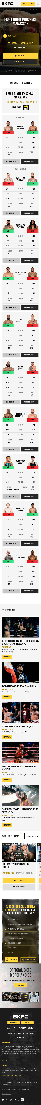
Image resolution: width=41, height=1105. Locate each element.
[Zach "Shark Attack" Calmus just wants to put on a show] (20, 795)
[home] (7, 3)
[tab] (13, 83)
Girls (15, 1028)
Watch (25, 1034)
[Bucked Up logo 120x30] (9, 71)
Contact (31, 1028)
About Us (20, 1037)
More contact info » (7, 1075)
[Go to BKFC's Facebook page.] (3, 1099)
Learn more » (5, 1058)
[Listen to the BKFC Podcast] (22, 1099)
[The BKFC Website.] (20, 1016)
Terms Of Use (16, 1089)
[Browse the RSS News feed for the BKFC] (18, 1099)
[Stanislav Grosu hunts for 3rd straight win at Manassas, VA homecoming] (20, 627)
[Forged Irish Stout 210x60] (31, 71)
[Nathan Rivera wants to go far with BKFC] (20, 672)
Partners (22, 1028)
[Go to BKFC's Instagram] (10, 1099)
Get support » (19, 1075)
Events (9, 1034)
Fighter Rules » (6, 1061)
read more (7, 657)
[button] (38, 3)
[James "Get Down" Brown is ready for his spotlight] (20, 752)
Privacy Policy (6, 1089)
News (32, 1034)
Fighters (17, 1034)
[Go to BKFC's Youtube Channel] (14, 1099)
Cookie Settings (6, 1094)
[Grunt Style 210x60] (20, 71)
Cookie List (25, 1089)
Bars (8, 1028)
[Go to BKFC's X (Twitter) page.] (7, 1099)
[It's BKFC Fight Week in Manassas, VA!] (20, 712)
